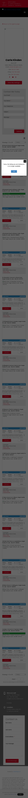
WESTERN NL (18, 5)
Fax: (9, 74)
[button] (4, 3)
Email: (7, 67)
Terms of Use (13, 794)
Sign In (4, 3)
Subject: (6, 112)
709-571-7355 (15, 69)
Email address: (10, 736)
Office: (9, 72)
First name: (9, 723)
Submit (19, 131)
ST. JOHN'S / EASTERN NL (14, 3)
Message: (7, 117)
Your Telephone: (8, 106)
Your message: (10, 743)
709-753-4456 (15, 74)
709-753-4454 (16, 72)
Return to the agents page (11, 24)
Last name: (9, 729)
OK (20, 794)
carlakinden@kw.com (15, 67)
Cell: (9, 69)
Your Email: (7, 95)
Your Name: (7, 101)
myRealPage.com (17, 771)
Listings (17, 83)
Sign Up (4, 5)
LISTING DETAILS (6, 176)
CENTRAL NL (11, 5)
